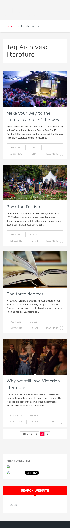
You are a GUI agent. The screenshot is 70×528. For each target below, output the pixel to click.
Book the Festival (24, 206)
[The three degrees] (35, 269)
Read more (52, 153)
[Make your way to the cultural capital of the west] (35, 89)
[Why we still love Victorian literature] (35, 357)
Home (9, 25)
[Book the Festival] (35, 182)
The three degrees (25, 293)
